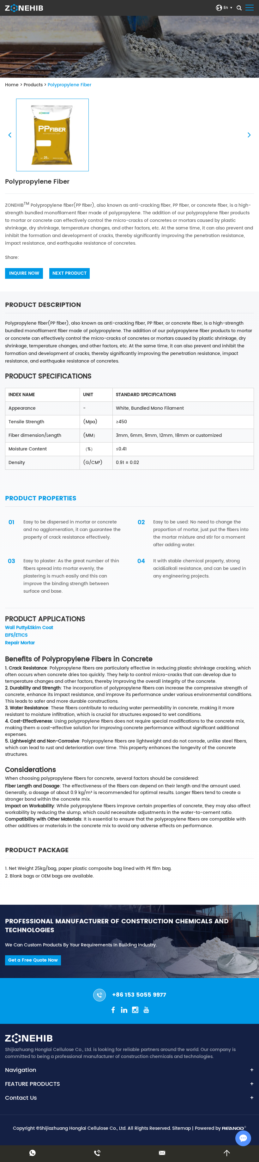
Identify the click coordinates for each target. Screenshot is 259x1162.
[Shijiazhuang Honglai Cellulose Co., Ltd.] (24, 8)
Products (33, 85)
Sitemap (181, 1128)
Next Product (69, 273)
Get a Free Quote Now (33, 960)
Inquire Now (24, 273)
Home (12, 85)
